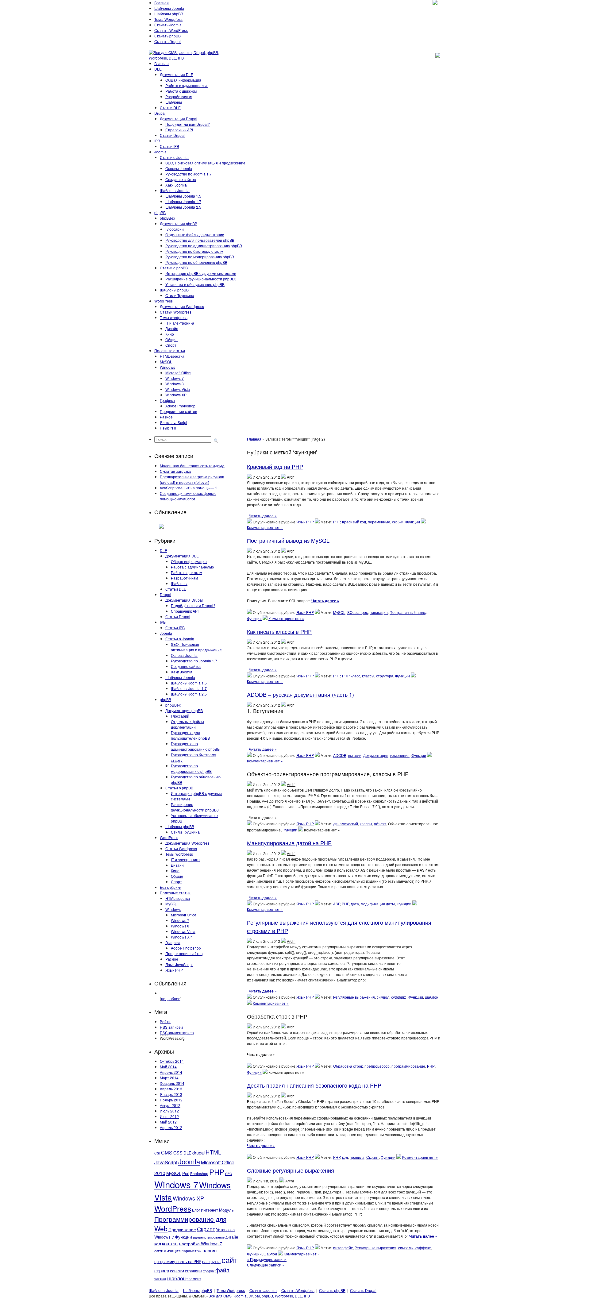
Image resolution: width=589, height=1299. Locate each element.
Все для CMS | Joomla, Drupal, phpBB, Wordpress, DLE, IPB (259, 1295)
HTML (213, 1152)
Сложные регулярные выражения (290, 1170)
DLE (158, 68)
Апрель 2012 (171, 1127)
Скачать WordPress (171, 30)
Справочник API (179, 129)
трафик (208, 1271)
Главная (161, 2)
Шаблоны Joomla (169, 8)
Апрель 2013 (171, 1088)
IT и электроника (179, 323)
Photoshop (199, 1173)
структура (384, 675)
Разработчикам (178, 96)
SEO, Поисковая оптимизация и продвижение (205, 162)
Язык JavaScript (173, 422)
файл (222, 1270)
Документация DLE (176, 74)
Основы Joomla (178, 168)
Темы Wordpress (168, 19)
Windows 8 (174, 383)
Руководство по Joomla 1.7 (188, 173)
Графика (167, 400)
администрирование (209, 1237)
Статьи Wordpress (175, 311)
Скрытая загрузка (175, 471)
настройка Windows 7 (200, 1243)
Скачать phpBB (167, 35)
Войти (165, 1021)
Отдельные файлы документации (194, 234)
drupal (198, 1152)
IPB (157, 140)
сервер (161, 1270)
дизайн (231, 1237)
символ (383, 997)
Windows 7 (174, 378)
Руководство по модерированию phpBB (199, 256)
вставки (354, 755)
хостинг (160, 1279)
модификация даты (378, 903)
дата (355, 903)
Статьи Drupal (172, 135)
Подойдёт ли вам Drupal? (187, 124)
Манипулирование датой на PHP (289, 843)
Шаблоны (173, 102)
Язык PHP (168, 427)
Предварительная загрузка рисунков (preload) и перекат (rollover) (192, 479)
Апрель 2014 (171, 1072)
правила (357, 1157)
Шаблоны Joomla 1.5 (183, 196)
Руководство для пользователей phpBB (199, 240)
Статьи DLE (170, 107)
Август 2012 (170, 1105)
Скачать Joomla (168, 24)
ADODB (339, 755)
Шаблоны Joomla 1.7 (183, 201)
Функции (183, 1237)
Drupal (160, 113)
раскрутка (211, 1261)
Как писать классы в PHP (279, 631)
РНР (431, 1066)
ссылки (177, 1270)
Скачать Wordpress (297, 1290)
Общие (171, 339)
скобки (397, 521)
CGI (157, 1153)
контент (170, 1243)
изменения (400, 755)
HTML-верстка (172, 356)
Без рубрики (170, 887)
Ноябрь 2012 (171, 1099)
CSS (178, 1152)
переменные (379, 521)
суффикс (398, 997)
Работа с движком (181, 91)
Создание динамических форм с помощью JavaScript (188, 496)
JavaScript (165, 1162)
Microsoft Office (178, 372)
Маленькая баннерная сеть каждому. (192, 465)
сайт (229, 1259)
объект (380, 823)
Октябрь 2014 (172, 1061)
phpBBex (167, 218)
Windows (167, 367)
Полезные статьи (169, 350)
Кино (169, 334)
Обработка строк (348, 1066)
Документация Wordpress (182, 306)
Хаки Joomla (176, 184)
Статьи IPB (169, 146)
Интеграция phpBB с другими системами (200, 273)
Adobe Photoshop (180, 405)
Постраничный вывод (408, 612)
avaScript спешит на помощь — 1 (188, 487)
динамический (345, 823)
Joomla (160, 151)
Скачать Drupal (167, 41)
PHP (216, 1172)
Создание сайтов (180, 179)
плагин (209, 1250)
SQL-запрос (357, 612)
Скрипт (206, 1229)
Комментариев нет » (265, 527)
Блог (196, 1210)
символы (406, 1247)
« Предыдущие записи (267, 1259)
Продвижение (182, 1229)
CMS (166, 1152)
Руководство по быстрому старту (194, 251)
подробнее (170, 998)
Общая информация (183, 80)
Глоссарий (174, 229)
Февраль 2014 (172, 1083)
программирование (408, 1066)
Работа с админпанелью (186, 85)
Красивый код (354, 521)
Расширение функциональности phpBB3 (201, 278)
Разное (166, 416)
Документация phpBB (178, 223)
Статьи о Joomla (174, 157)
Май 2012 (168, 1121)
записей (171, 1027)
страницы (193, 1271)
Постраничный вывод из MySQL (288, 540)
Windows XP (176, 394)
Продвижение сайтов (178, 411)
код (157, 1243)
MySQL (166, 361)
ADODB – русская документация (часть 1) (300, 694)
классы (368, 675)
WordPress (163, 300)
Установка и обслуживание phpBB (195, 284)
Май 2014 (168, 1066)
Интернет (209, 1210)
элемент (194, 1278)
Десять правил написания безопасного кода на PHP (314, 1085)
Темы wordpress (173, 317)
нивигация (379, 612)
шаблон (176, 1278)
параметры (192, 1250)
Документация (375, 755)
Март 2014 (169, 1077)
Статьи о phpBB (174, 267)
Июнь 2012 (169, 1116)
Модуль (226, 1210)
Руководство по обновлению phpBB (196, 262)
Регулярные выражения (354, 997)
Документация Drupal (178, 118)
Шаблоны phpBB (168, 13)
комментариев (177, 1032)
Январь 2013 (171, 1094)
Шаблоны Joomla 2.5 (183, 207)
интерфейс (343, 1247)
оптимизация (167, 1250)
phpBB (160, 212)
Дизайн (171, 328)
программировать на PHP (177, 1261)
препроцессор (377, 1066)
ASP (336, 903)
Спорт (170, 345)
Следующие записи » (265, 1264)
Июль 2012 (169, 1110)
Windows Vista (177, 389)
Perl (185, 1173)
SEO (228, 1173)
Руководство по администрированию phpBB (203, 245)
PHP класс (351, 675)
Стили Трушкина (179, 295)
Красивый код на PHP (275, 466)
